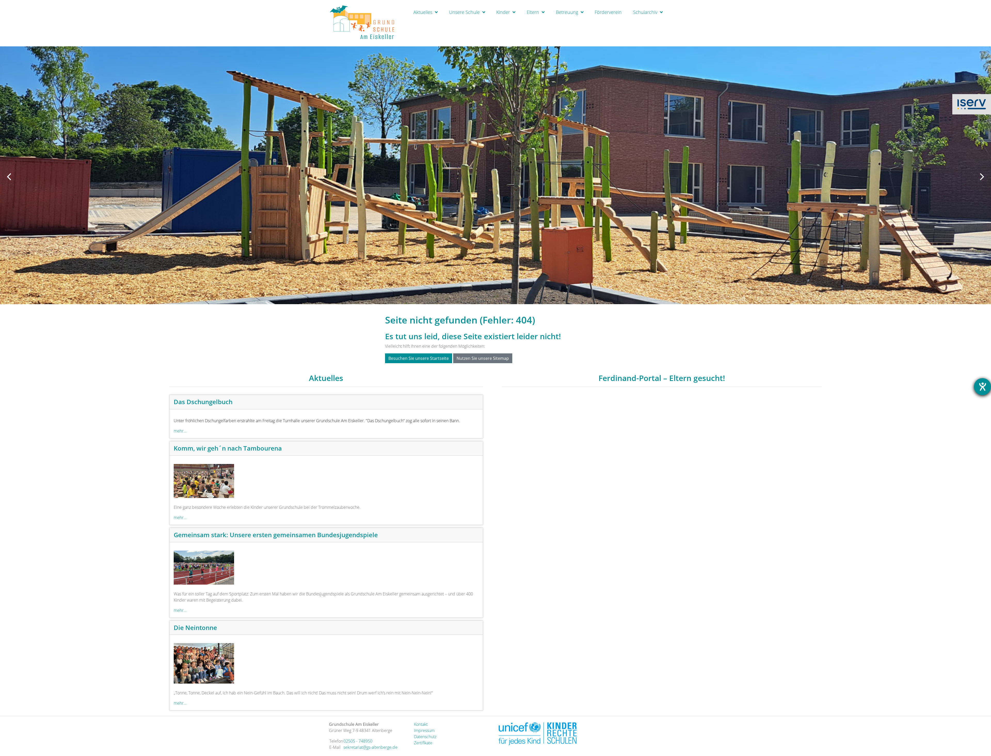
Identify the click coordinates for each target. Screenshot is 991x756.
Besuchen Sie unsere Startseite (418, 358)
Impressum (424, 730)
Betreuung (567, 12)
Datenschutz (425, 737)
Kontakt (421, 724)
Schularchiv (645, 12)
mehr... (180, 431)
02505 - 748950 (357, 741)
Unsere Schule (464, 12)
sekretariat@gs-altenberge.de (370, 747)
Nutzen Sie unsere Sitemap (483, 358)
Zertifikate (423, 743)
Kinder (503, 12)
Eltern (533, 12)
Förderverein (608, 12)
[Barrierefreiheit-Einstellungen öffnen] (982, 386)
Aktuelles (422, 12)
